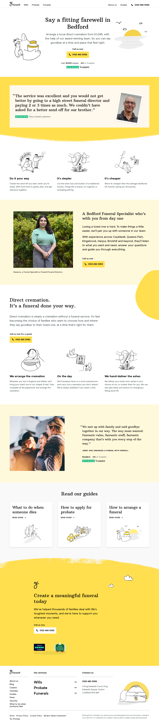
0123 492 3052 (142, 4)
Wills (26, 4)
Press (12, 697)
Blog (12, 684)
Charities (14, 691)
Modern (55, 715)
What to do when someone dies (18, 705)
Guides (123, 4)
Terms (12, 715)
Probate (35, 4)
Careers (13, 687)
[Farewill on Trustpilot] (77, 66)
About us (112, 4)
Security (13, 700)
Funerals (47, 4)
